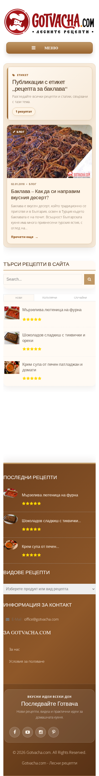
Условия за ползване (26, 661)
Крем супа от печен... (40, 546)
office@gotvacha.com (41, 619)
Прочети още (24, 237)
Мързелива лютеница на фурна (51, 309)
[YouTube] (27, 732)
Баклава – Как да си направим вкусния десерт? (45, 194)
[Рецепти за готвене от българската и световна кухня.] (49, 22)
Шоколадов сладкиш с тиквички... (51, 520)
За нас (14, 649)
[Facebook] (14, 732)
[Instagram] (40, 732)
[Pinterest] (53, 732)
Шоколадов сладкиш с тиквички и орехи (53, 337)
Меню (51, 48)
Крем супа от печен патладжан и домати (52, 366)
